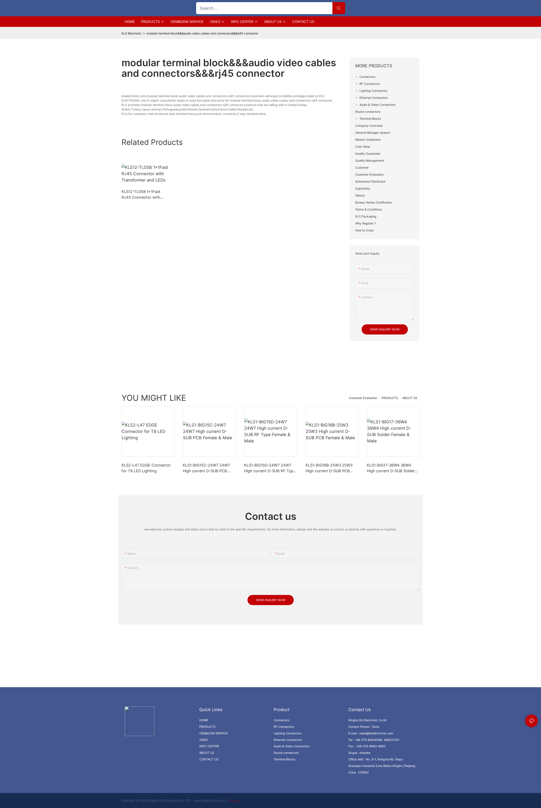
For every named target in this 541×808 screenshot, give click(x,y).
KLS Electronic (131, 33)
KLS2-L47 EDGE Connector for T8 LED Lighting (146, 468)
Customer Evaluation (363, 398)
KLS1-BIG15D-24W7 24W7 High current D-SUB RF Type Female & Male (269, 468)
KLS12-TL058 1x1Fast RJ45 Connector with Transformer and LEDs (142, 194)
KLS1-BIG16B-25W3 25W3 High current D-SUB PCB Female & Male (329, 468)
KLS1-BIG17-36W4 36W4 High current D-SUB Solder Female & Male (391, 468)
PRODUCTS (390, 398)
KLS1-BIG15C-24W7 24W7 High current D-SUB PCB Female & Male (206, 468)
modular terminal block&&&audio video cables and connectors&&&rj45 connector (202, 33)
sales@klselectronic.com (376, 733)
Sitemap (234, 800)
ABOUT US (409, 398)
